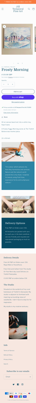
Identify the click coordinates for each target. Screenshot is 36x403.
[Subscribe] (30, 376)
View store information (11, 112)
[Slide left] (14, 63)
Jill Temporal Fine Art (15, 400)
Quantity (4, 80)
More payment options (18, 102)
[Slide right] (22, 63)
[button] (2, 9)
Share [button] (6, 117)
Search (6, 364)
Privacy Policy (8, 359)
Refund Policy (8, 355)
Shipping (10, 77)
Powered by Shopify (24, 400)
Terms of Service (9, 350)
